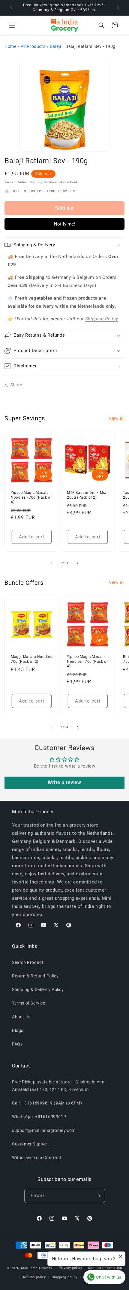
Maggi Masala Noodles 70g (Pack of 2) (31, 659)
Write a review (64, 782)
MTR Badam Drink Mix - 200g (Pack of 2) (87, 495)
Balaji (55, 46)
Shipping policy (65, 1277)
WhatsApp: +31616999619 (39, 1116)
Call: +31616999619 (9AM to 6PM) (47, 1103)
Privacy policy (70, 1268)
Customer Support (30, 1144)
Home (10, 46)
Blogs (17, 1030)
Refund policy (34, 1277)
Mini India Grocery (36, 1268)
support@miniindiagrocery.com (44, 1130)
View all (116, 418)
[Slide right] (77, 562)
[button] (12, 25)
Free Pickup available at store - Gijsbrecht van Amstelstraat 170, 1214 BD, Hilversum (58, 1086)
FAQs (17, 1044)
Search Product (27, 962)
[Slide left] (51, 562)
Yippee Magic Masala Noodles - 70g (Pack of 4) (31, 497)
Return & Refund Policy (35, 976)
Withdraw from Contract (36, 1157)
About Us (21, 1016)
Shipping (36, 182)
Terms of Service (28, 1003)
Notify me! (64, 224)
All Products (33, 46)
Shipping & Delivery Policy (38, 989)
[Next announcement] (117, 7)
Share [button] (16, 384)
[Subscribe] (98, 1196)
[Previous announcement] (11, 7)
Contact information (105, 1268)
